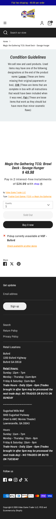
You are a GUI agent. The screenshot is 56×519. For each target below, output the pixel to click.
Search (7, 325)
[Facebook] (5, 480)
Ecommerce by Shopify (12, 510)
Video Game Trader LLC (16, 192)
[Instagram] (15, 480)
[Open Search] (5, 32)
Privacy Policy (10, 336)
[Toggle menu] (5, 23)
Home (5, 41)
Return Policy (10, 331)
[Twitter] (26, 480)
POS (41, 507)
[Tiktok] (21, 480)
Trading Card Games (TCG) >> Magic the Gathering (29, 196)
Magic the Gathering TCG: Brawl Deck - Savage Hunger (26, 45)
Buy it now (28, 225)
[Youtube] (10, 480)
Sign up (15, 306)
